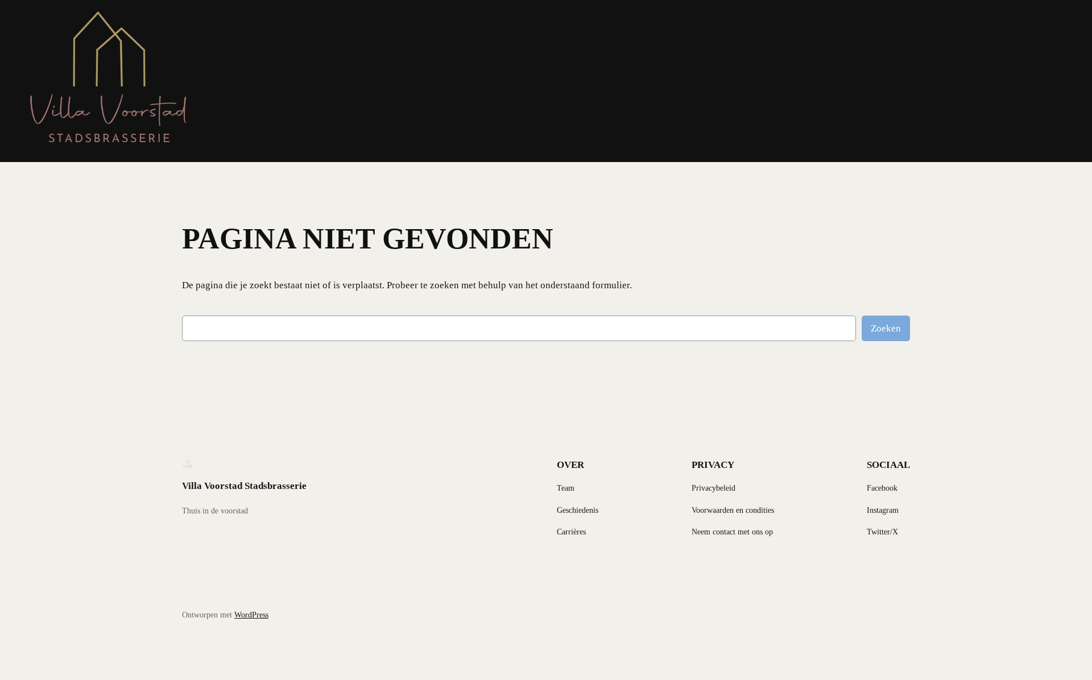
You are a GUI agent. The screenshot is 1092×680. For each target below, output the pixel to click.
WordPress (251, 614)
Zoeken (886, 328)
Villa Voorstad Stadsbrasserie (244, 485)
